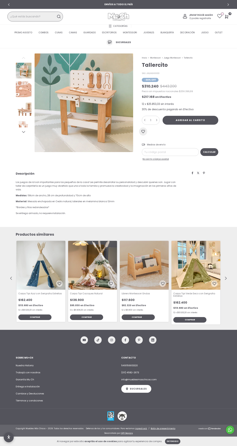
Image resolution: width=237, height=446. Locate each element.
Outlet (219, 32)
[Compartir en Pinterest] (204, 173)
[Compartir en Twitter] (198, 173)
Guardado (89, 32)
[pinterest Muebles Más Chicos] (139, 340)
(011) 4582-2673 (130, 372)
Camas (73, 32)
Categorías (120, 26)
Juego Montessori (172, 57)
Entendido (172, 441)
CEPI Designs (127, 433)
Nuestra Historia (25, 365)
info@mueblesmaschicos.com (139, 379)
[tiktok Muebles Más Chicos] (98, 340)
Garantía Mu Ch (25, 379)
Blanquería (167, 32)
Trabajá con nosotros (28, 372)
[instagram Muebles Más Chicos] (111, 340)
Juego (204, 32)
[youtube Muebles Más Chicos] (84, 340)
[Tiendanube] (209, 429)
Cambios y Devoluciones (30, 393)
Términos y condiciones (29, 400)
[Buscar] (59, 16)
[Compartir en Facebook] (192, 173)
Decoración (187, 32)
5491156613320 (129, 365)
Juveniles (148, 32)
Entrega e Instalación (28, 386)
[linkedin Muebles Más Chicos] (152, 340)
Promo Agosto (23, 32)
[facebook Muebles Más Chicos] (125, 340)
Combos (44, 32)
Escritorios (109, 32)
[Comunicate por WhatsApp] (230, 430)
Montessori (130, 32)
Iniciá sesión (205, 14)
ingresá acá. (141, 428)
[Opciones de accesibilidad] (9, 437)
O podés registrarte (200, 18)
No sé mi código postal (156, 159)
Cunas (59, 32)
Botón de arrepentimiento (163, 428)
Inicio (144, 57)
